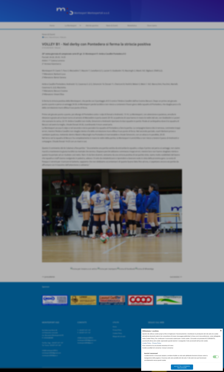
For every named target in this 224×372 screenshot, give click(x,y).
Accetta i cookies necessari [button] (182, 367)
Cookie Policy (146, 343)
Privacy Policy (156, 343)
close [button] (220, 330)
